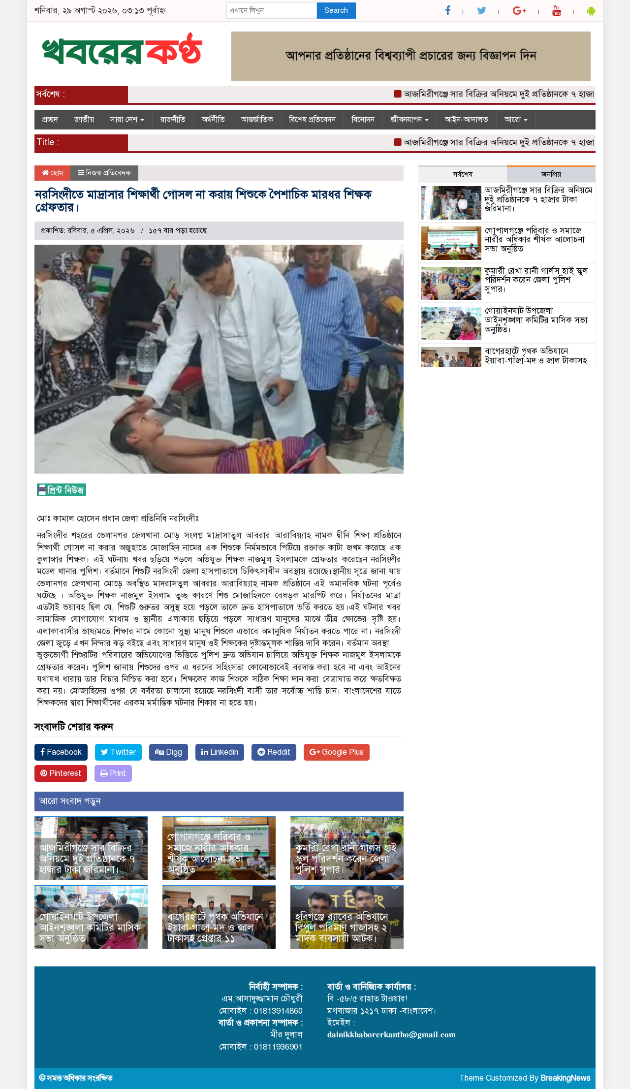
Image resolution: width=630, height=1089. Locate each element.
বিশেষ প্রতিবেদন (312, 120)
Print (117, 773)
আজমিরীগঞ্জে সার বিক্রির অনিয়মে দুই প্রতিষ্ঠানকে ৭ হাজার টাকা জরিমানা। (87, 859)
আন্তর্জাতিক (257, 120)
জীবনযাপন (407, 120)
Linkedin (223, 752)
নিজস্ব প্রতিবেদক (108, 172)
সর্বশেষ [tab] (462, 174)
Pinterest (64, 773)
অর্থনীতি (213, 120)
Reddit (277, 752)
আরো (513, 120)
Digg (173, 752)
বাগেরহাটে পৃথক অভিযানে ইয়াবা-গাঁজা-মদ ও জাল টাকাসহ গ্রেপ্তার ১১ (215, 928)
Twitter (122, 752)
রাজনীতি (173, 120)
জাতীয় (84, 120)
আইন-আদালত (466, 120)
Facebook (63, 752)
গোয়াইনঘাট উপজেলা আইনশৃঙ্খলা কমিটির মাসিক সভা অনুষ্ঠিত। (89, 928)
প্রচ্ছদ (50, 120)
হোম (56, 172)
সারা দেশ (124, 120)
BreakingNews (565, 1078)
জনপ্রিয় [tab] (551, 174)
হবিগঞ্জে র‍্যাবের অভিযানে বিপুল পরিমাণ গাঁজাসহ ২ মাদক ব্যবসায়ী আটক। (341, 928)
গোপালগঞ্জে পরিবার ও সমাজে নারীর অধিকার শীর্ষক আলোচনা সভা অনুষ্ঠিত (209, 853)
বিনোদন (363, 120)
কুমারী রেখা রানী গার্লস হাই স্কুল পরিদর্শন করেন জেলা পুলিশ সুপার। (346, 859)
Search (336, 10)
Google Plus (342, 752)
